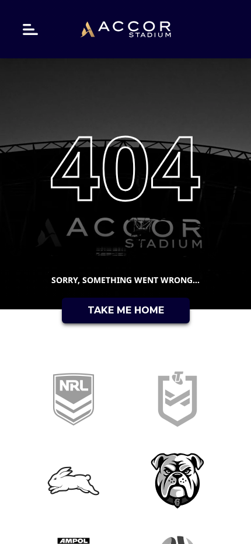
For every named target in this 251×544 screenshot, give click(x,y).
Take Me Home (126, 310)
